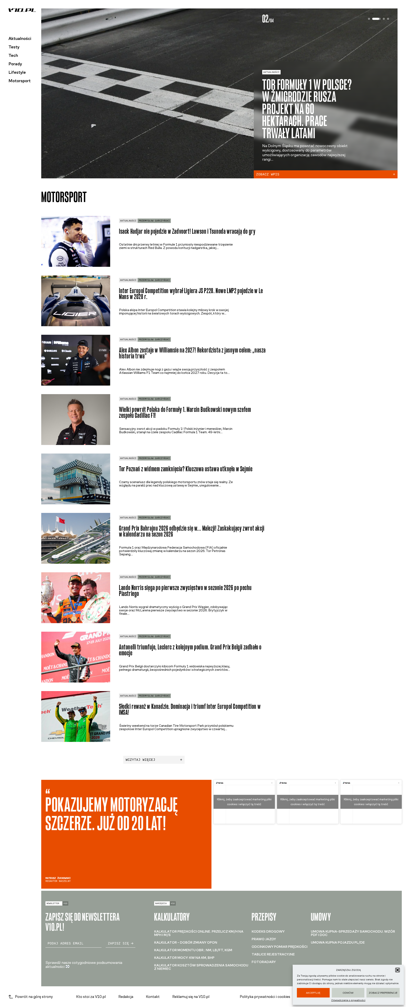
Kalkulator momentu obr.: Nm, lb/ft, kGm (193, 950)
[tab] (369, 19)
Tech (13, 55)
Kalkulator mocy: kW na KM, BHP (184, 958)
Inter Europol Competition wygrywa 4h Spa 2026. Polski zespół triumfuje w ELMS (308, 119)
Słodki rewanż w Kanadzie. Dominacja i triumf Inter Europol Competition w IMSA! (190, 709)
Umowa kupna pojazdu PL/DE (338, 942)
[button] (397, 970)
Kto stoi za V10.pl (91, 996)
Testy (13, 47)
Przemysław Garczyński (154, 220)
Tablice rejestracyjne (273, 954)
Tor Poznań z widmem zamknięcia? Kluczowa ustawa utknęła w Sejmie (185, 469)
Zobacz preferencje (383, 992)
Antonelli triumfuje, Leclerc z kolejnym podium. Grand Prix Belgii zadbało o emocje (190, 650)
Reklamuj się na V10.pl (190, 996)
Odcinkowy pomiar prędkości (279, 947)
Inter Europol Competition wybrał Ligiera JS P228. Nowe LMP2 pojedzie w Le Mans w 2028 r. (191, 294)
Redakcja (125, 996)
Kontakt (153, 996)
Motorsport (19, 81)
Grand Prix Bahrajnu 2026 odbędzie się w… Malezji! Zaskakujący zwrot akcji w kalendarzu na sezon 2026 (192, 531)
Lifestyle (17, 72)
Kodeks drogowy (268, 931)
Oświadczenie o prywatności (348, 1000)
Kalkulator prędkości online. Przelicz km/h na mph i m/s (198, 933)
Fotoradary (264, 962)
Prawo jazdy (264, 939)
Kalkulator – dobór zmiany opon (185, 942)
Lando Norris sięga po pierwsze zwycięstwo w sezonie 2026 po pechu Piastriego (185, 590)
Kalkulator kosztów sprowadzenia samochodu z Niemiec (201, 967)
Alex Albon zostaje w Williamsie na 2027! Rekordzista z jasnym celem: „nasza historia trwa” (192, 353)
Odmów (348, 992)
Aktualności (19, 38)
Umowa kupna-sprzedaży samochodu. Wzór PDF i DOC (353, 933)
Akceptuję (313, 992)
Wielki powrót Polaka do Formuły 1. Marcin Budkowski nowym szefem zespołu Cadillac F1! (185, 412)
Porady (15, 64)
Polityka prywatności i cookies (265, 997)
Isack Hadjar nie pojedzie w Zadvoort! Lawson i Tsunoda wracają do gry (187, 231)
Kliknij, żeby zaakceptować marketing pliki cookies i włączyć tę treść (244, 802)
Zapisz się (118, 943)
